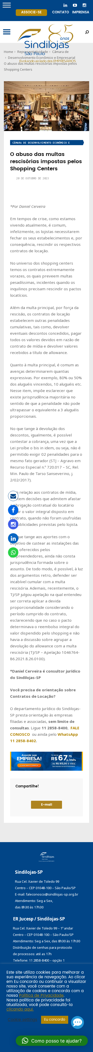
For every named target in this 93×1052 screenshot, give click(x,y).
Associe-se (31, 12)
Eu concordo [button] (54, 1019)
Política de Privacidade (41, 996)
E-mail (46, 804)
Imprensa (80, 12)
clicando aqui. (20, 1010)
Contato (60, 12)
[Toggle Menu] (7, 5)
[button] (52, 1041)
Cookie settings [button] (22, 1020)
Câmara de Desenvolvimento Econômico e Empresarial (41, 143)
